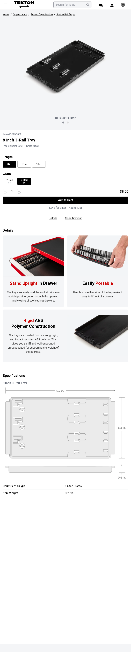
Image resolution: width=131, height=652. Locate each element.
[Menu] (5, 5)
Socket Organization (42, 14)
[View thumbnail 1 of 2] (63, 122)
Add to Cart (65, 200)
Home (6, 14)
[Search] (88, 5)
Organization (20, 14)
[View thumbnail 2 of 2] (68, 122)
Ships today (32, 146)
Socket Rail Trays (65, 14)
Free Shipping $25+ (13, 146)
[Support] (101, 5)
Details (53, 218)
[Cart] (122, 5)
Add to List (75, 207)
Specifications (73, 218)
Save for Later (57, 207)
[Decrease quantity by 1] (5, 191)
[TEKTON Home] (31, 4)
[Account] (111, 5)
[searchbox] (72, 5)
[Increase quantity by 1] (19, 191)
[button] (65, 66)
